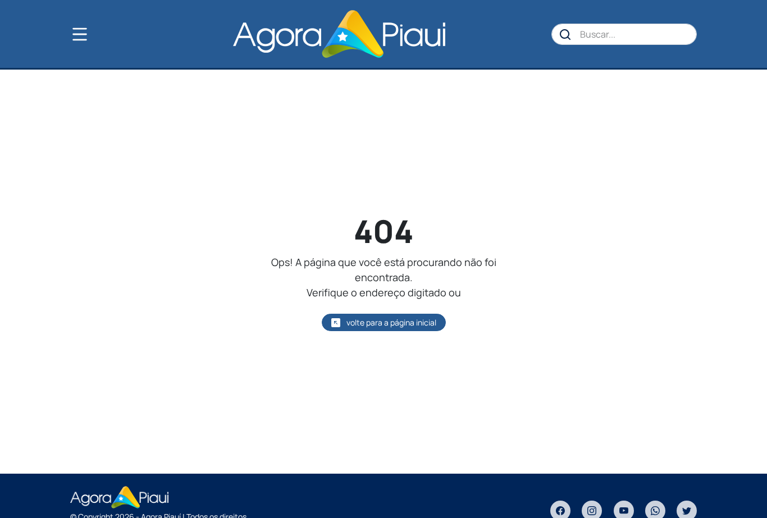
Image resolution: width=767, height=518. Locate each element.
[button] (98, 34)
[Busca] (565, 34)
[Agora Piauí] (338, 34)
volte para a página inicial (390, 322)
